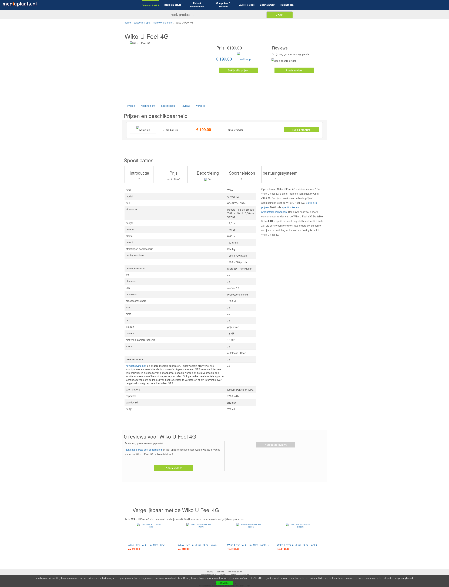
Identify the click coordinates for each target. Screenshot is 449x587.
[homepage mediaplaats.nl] (19, 3)
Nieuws (220, 571)
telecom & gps (142, 22)
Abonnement (148, 105)
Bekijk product (301, 130)
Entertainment (267, 4)
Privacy (223, 574)
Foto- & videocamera (197, 5)
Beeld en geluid (172, 4)
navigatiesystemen (136, 365)
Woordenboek (235, 571)
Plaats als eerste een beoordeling (143, 449)
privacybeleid (405, 578)
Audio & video (247, 4)
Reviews (185, 105)
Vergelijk (200, 105)
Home (210, 571)
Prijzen (131, 105)
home (128, 22)
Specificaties (168, 105)
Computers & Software (223, 5)
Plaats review (294, 70)
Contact (233, 574)
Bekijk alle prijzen (238, 70)
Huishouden (287, 4)
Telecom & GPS (150, 5)
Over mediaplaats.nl (208, 574)
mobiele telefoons (163, 22)
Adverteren (244, 574)
